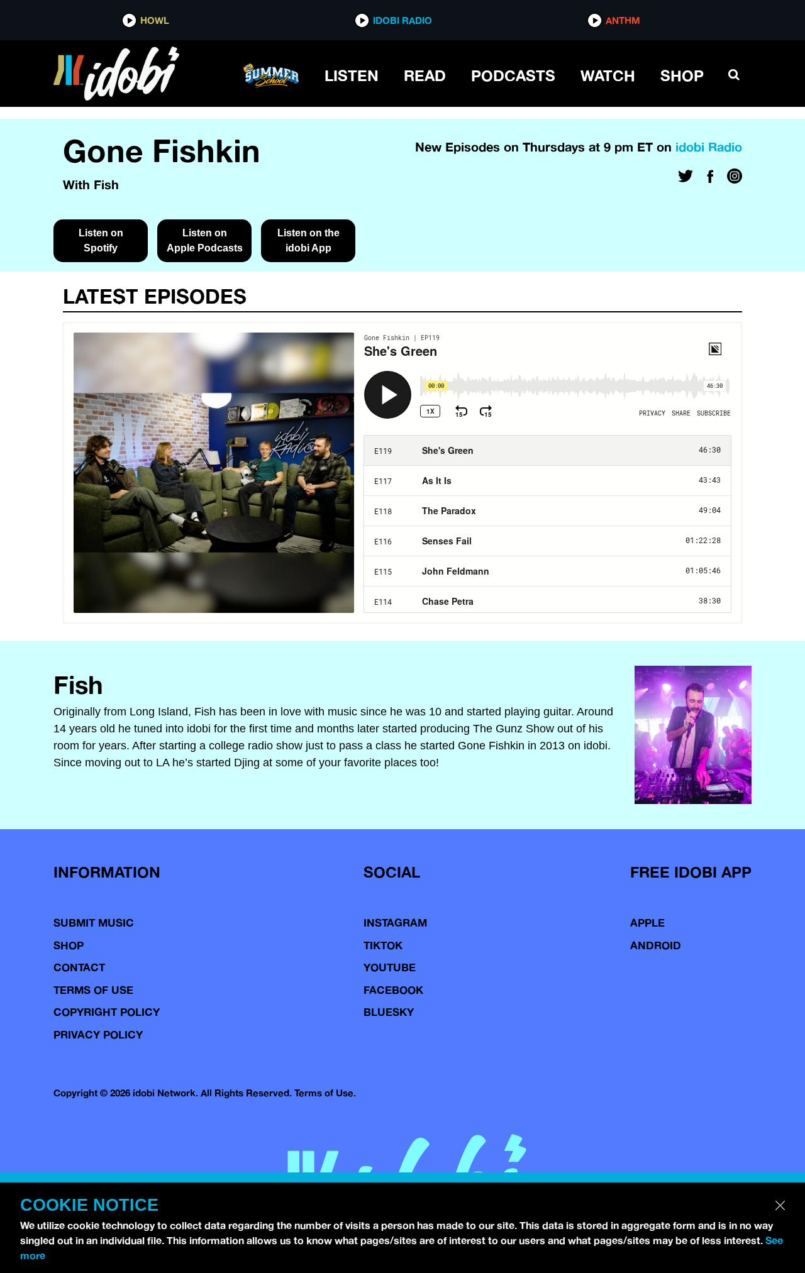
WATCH (607, 75)
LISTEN (352, 75)
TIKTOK (383, 945)
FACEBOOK (393, 989)
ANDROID (655, 945)
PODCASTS (513, 75)
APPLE (647, 922)
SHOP (682, 75)
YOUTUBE (390, 967)
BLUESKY (389, 1011)
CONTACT (79, 967)
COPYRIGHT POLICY (106, 1011)
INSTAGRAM (395, 922)
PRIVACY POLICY (98, 1034)
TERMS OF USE (93, 989)
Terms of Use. (325, 1093)
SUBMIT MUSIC (93, 922)
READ (425, 75)
